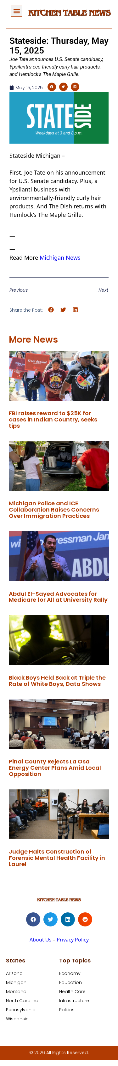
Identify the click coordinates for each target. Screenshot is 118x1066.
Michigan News (60, 257)
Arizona (14, 973)
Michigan (16, 982)
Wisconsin (17, 1019)
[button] (16, 11)
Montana (16, 991)
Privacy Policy (73, 939)
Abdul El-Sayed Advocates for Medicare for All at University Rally (58, 597)
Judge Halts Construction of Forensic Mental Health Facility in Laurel (57, 858)
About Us (41, 939)
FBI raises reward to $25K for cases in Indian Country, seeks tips (53, 419)
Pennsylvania (21, 1010)
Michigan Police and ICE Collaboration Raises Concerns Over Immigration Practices (54, 509)
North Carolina (22, 1000)
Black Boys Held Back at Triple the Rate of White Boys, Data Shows (57, 681)
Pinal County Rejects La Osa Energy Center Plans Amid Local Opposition (55, 767)
